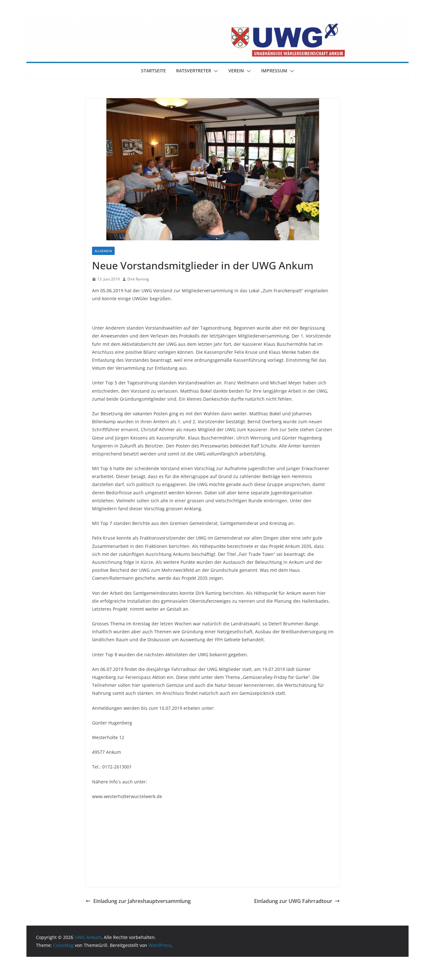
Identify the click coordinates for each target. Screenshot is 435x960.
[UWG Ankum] (217, 22)
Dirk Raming (138, 279)
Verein (236, 71)
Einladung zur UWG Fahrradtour (293, 901)
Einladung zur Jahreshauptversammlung (142, 901)
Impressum (274, 71)
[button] (214, 71)
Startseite (153, 71)
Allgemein (103, 251)
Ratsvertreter (193, 71)
